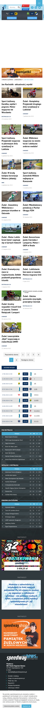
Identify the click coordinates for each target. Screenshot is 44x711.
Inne (3, 182)
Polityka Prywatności (14, 685)
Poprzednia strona (11, 354)
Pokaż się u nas (12, 681)
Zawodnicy (18, 80)
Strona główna (7, 80)
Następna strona (27, 360)
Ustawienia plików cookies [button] (11, 706)
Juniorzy (25, 114)
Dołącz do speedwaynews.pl (16, 678)
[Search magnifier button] (18, 7)
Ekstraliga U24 (6, 116)
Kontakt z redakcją (13, 676)
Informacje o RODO (13, 688)
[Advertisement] (22, 45)
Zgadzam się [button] (26, 706)
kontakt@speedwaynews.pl (17, 672)
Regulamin (11, 683)
